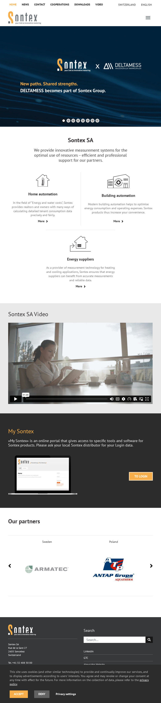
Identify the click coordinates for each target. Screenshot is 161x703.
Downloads (82, 4)
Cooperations (59, 4)
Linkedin (88, 651)
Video (99, 4)
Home (13, 4)
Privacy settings (66, 694)
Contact (39, 4)
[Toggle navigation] (148, 17)
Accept (19, 694)
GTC (86, 657)
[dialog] (80, 684)
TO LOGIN (140, 476)
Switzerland (127, 4)
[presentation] (9, 566)
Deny (41, 694)
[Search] (149, 640)
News (25, 4)
